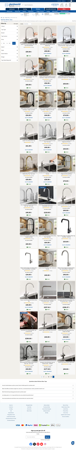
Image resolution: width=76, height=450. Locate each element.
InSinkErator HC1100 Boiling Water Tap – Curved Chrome (29, 331)
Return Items (29, 411)
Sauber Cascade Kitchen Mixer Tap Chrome (66, 204)
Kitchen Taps (17, 11)
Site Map (46, 412)
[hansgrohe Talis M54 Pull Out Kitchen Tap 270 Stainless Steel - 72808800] (47, 290)
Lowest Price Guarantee (11, 416)
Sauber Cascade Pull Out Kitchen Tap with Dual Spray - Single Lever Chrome (47, 109)
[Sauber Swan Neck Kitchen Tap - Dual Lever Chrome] (47, 258)
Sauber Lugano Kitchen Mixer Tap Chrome (47, 330)
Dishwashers (30, 11)
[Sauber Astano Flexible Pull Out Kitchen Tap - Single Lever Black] (29, 226)
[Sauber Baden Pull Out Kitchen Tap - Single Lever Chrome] (29, 66)
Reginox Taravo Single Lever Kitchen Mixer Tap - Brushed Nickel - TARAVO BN (66, 268)
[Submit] (23, 4)
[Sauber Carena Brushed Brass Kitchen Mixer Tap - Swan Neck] (47, 226)
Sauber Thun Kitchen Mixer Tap (29, 140)
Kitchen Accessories (65, 11)
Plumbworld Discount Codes (11, 418)
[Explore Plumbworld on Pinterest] (38, 444)
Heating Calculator (46, 411)
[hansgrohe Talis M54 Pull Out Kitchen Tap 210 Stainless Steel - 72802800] (66, 290)
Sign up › (47, 437)
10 (48, 377)
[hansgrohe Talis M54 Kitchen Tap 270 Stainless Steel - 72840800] (47, 352)
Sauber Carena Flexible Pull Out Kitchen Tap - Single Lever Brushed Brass (66, 173)
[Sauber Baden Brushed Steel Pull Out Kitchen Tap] (47, 34)
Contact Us (59, 1)
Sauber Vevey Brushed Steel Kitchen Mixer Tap (28, 300)
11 (51, 377)
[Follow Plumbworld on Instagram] (45, 444)
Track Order (29, 407)
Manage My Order (29, 405)
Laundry (24, 11)
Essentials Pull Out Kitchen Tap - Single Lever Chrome (47, 173)
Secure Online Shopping (46, 409)
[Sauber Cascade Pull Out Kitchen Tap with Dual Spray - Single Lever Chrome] (47, 99)
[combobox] (36, 5)
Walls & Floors (55, 11)
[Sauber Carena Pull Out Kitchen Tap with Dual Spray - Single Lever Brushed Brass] (47, 66)
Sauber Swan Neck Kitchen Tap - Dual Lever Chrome (47, 268)
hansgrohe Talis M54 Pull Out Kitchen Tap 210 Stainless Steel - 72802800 (66, 300)
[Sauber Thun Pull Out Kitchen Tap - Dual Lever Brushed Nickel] (29, 34)
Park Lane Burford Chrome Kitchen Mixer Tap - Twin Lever (47, 141)
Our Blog (11, 409)
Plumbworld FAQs (46, 407)
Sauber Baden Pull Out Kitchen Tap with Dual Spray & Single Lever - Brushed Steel (66, 77)
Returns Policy (65, 405)
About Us (11, 405)
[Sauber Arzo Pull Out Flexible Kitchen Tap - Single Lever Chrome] (66, 131)
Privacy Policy (65, 411)
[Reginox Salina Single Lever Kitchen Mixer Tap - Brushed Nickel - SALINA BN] (29, 258)
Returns (63, 1)
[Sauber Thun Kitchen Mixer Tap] (29, 131)
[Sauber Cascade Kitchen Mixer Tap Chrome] (66, 195)
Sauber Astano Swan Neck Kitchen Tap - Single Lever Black (66, 331)
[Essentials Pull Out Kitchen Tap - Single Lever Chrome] (47, 163)
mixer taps (5, 21)
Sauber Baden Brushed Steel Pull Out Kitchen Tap (47, 45)
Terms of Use (65, 412)
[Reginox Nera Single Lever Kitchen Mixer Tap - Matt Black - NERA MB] (66, 226)
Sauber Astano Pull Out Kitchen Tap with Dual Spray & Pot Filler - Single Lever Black (66, 109)
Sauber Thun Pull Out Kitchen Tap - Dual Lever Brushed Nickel (29, 45)
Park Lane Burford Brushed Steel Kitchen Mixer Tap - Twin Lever (29, 205)
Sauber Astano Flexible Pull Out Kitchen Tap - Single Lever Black (28, 236)
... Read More (74, 21)
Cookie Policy (65, 409)
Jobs (11, 411)
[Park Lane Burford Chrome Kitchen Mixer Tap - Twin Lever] (47, 131)
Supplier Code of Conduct (65, 414)
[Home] (1, 17)
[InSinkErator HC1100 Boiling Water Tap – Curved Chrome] (29, 320)
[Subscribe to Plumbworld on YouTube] (41, 444)
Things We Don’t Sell (11, 414)
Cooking (48, 11)
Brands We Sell (11, 412)
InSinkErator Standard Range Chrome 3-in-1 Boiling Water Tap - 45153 (47, 205)
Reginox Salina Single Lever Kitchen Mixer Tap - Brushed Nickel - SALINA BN (29, 268)
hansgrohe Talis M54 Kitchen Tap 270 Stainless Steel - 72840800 (47, 363)
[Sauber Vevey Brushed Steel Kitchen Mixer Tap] (29, 290)
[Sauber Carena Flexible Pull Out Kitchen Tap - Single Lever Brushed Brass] (66, 163)
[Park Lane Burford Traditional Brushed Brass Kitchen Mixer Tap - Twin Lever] (29, 163)
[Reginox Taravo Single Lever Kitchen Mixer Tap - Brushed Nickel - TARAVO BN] (66, 258)
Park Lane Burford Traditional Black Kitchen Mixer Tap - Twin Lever (28, 363)
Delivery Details (46, 405)
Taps (3, 17)
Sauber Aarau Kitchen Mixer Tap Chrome (66, 362)
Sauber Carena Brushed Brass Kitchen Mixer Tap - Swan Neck (47, 236)
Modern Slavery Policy (65, 407)
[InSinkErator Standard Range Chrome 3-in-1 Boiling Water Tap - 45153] (47, 195)
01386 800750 (55, 4)
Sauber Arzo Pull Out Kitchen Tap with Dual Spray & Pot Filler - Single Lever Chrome (66, 45)
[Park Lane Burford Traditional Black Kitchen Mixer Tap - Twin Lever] (29, 352)
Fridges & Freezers (40, 11)
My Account (29, 409)
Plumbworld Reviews (11, 420)
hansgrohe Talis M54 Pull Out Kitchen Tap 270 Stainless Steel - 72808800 (47, 300)
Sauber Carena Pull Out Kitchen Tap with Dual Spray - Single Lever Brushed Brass (47, 77)
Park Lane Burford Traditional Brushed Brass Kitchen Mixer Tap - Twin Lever (29, 173)
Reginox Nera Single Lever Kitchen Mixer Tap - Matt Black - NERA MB (66, 236)
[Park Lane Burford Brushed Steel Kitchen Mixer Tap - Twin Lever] (29, 195)
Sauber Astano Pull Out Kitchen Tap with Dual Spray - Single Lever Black (29, 109)
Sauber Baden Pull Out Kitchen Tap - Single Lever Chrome (28, 77)
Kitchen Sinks (9, 11)
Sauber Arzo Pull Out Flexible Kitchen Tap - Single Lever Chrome (66, 141)
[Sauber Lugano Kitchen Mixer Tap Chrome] (47, 320)
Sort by (21, 24)
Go (13, 43)
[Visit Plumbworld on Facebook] (30, 444)
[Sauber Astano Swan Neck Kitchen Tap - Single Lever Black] (66, 320)
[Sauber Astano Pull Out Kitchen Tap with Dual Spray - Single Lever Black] (29, 99)
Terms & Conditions (65, 416)
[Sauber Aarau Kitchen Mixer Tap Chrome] (66, 352)
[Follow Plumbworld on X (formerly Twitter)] (34, 444)
